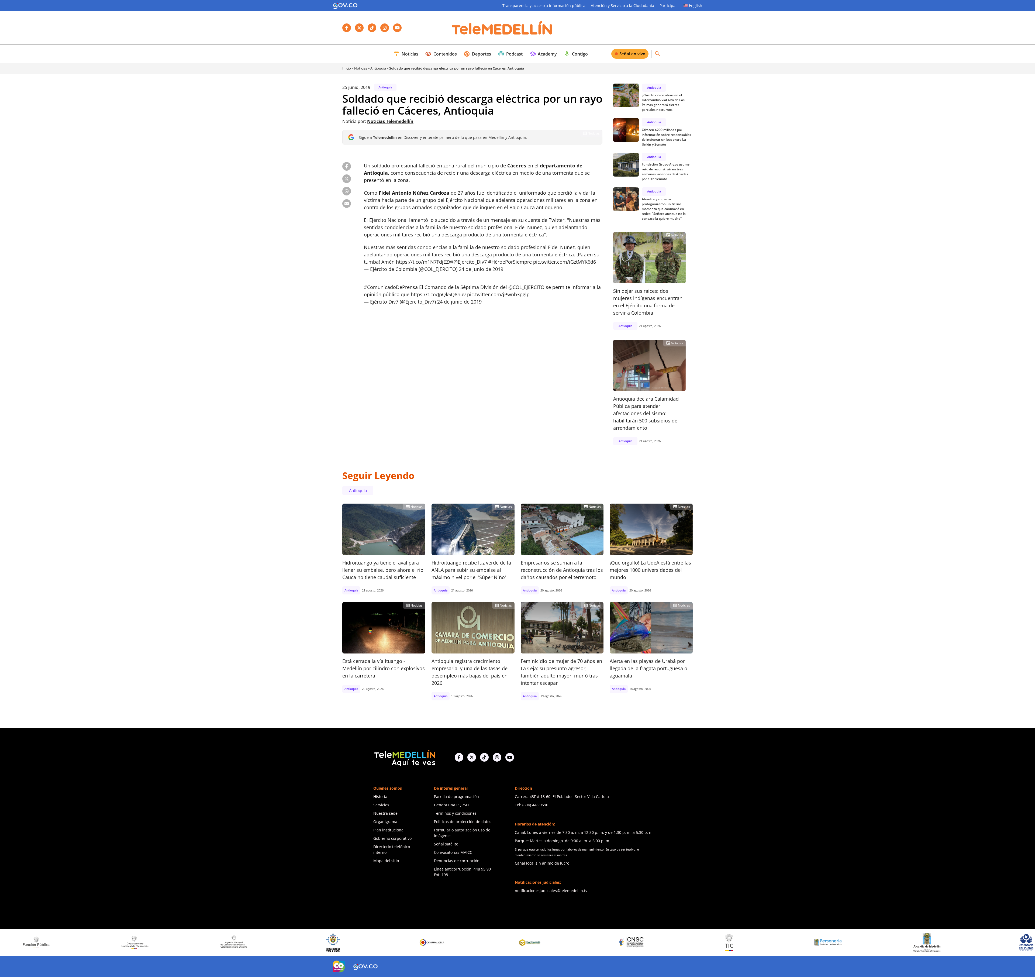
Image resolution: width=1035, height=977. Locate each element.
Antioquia (378, 68)
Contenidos (441, 54)
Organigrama (385, 821)
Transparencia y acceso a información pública (543, 5)
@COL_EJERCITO (526, 287)
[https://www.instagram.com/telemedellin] (497, 757)
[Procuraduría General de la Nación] (201, 942)
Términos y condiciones (455, 813)
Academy (543, 54)
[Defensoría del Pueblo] (894, 942)
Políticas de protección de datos (462, 821)
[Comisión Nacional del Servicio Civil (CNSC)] (498, 942)
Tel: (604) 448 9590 (531, 804)
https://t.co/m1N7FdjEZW (424, 262)
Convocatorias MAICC (453, 852)
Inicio (346, 68)
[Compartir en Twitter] (346, 178)
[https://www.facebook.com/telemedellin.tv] (459, 757)
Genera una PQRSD (451, 804)
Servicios (381, 804)
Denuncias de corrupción (456, 860)
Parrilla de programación (456, 796)
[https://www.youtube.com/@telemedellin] (509, 757)
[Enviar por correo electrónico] (346, 203)
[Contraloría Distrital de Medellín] (399, 942)
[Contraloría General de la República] (300, 942)
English (695, 5)
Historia (380, 796)
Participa (667, 5)
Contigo (576, 54)
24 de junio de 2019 (481, 269)
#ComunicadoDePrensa (391, 287)
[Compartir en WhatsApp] (346, 191)
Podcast (510, 54)
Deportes (477, 54)
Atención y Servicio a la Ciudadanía (622, 5)
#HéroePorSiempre (510, 262)
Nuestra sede (385, 813)
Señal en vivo (632, 53)
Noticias (405, 54)
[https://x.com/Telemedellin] (471, 757)
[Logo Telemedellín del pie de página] (404, 757)
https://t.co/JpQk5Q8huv (438, 294)
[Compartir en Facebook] (346, 166)
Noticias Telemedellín (390, 121)
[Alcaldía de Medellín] (795, 942)
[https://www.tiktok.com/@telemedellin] (484, 757)
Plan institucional (389, 829)
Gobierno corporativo (392, 838)
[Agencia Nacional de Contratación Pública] (102, 942)
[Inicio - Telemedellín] (502, 28)
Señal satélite (446, 844)
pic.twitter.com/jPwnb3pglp (498, 294)
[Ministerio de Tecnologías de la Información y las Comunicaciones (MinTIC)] (597, 942)
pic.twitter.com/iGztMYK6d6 (564, 262)
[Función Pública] (993, 942)
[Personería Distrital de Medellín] (696, 942)
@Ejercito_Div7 (470, 262)
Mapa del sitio (386, 860)
